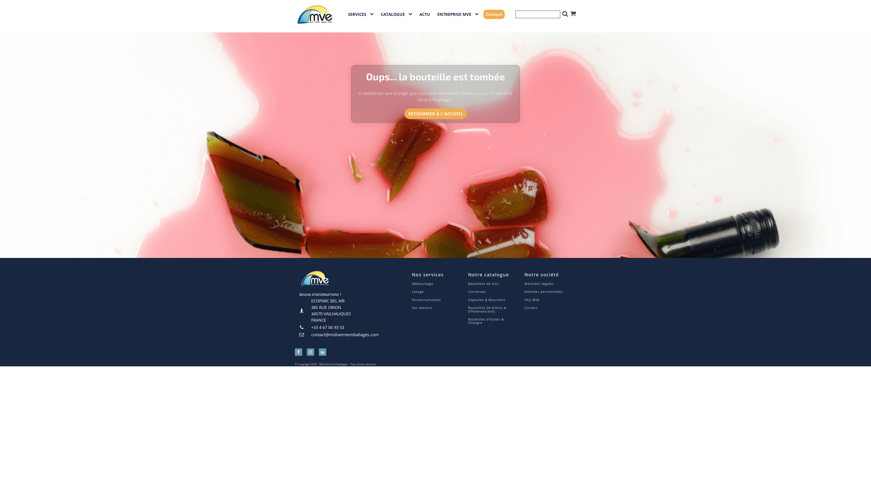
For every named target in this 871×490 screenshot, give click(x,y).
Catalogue (393, 14)
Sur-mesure (422, 307)
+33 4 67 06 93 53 (327, 327)
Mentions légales (539, 283)
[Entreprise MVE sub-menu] (477, 14)
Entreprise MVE (454, 14)
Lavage (418, 291)
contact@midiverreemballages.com (345, 334)
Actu (424, 14)
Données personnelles (543, 291)
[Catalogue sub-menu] (411, 14)
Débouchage (422, 283)
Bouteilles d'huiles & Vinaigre (486, 321)
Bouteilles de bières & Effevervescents (487, 309)
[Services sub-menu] (372, 14)
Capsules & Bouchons (486, 299)
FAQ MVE (532, 299)
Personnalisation (426, 299)
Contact (494, 14)
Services (357, 14)
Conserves (477, 291)
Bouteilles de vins (483, 283)
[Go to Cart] (573, 14)
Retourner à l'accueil (435, 113)
